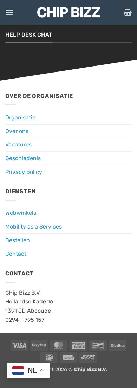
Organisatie (20, 117)
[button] (9, 12)
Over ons (16, 131)
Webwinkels (20, 212)
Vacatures (18, 144)
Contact (15, 253)
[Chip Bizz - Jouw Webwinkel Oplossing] (68, 12)
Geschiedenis (23, 158)
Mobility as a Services (33, 226)
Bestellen (17, 240)
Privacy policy (23, 172)
